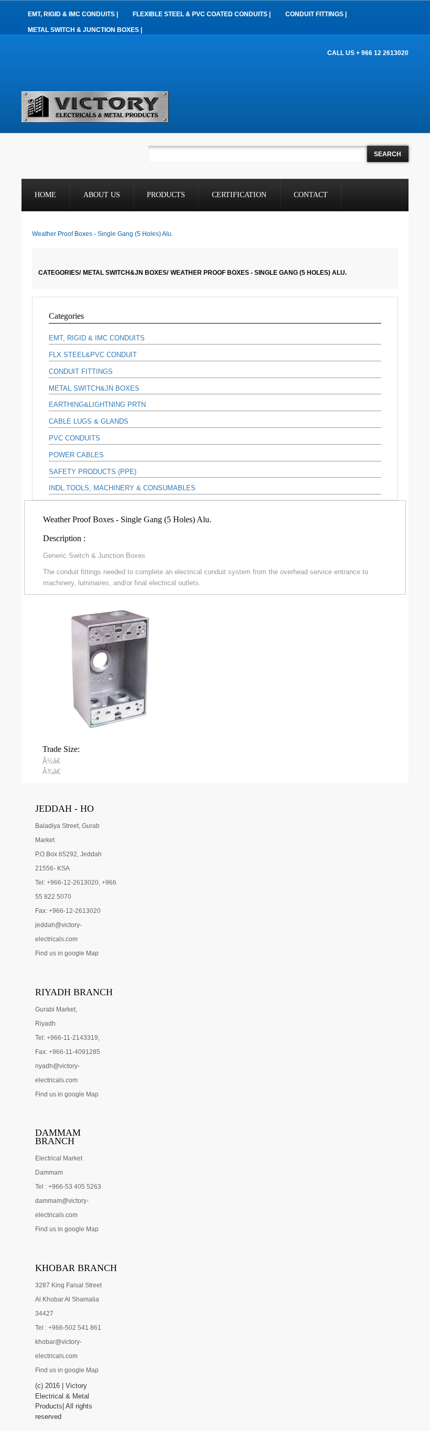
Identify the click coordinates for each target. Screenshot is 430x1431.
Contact (311, 195)
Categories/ (59, 272)
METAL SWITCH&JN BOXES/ (125, 272)
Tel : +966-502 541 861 (68, 1327)
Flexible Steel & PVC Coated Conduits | (202, 14)
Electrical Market (58, 1158)
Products (166, 195)
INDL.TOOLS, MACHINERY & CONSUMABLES (122, 488)
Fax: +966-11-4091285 (67, 1052)
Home (45, 195)
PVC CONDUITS (74, 438)
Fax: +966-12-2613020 (68, 910)
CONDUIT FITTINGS (81, 371)
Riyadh (45, 1023)
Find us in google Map (67, 953)
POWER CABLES (76, 455)
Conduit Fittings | (316, 14)
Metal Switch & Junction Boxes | (85, 30)
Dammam (49, 1172)
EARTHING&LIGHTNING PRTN (97, 404)
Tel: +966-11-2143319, (67, 1037)
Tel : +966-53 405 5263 (68, 1186)
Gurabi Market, (56, 1009)
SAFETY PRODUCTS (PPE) (92, 472)
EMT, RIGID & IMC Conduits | (73, 14)
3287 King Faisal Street (68, 1285)
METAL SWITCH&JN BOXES (94, 388)
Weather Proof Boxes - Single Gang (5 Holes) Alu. (258, 272)
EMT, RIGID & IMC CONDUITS (97, 338)
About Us (101, 195)
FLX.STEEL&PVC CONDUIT (93, 355)
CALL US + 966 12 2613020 (367, 53)
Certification (239, 195)
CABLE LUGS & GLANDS (88, 421)
